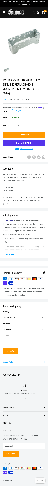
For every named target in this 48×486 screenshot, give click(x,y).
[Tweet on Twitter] (39, 157)
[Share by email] (43, 157)
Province (6, 324)
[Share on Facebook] (29, 157)
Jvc (4, 99)
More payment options (24, 149)
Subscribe (10, 454)
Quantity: (6, 125)
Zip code (6, 335)
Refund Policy (8, 362)
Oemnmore (9, 221)
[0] (43, 12)
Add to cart (24, 135)
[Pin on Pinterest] (34, 157)
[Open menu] (4, 12)
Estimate (10, 351)
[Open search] (33, 12)
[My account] (38, 12)
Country (6, 312)
